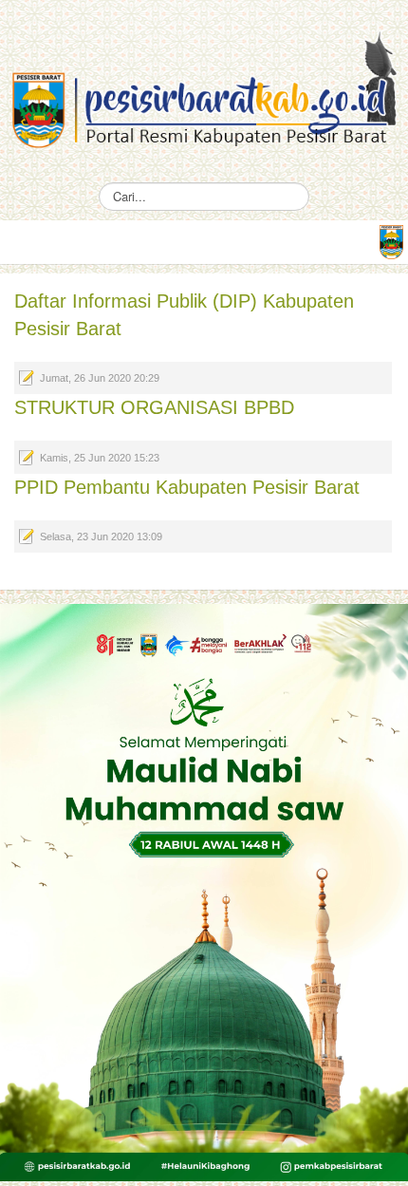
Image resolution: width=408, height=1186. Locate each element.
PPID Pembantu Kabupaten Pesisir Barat (187, 487)
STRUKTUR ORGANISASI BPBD (154, 407)
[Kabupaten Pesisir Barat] (204, 79)
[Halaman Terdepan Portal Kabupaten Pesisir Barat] (391, 240)
